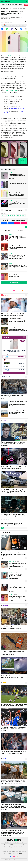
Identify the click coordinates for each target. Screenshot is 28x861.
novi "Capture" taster (11, 90)
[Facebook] (7, 223)
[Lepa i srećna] (16, 845)
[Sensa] (15, 847)
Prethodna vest (7, 210)
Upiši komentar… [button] (9, 528)
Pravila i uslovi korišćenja (21, 851)
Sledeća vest (21, 210)
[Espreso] (14, 849)
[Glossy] (23, 847)
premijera (18, 215)
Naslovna (3, 8)
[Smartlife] (5, 1)
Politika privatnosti (17, 853)
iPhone (7, 215)
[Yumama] (21, 845)
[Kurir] (11, 845)
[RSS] (22, 290)
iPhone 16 (12, 215)
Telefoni (11, 8)
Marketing (4, 851)
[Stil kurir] (19, 847)
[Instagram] (20, 223)
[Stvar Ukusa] (5, 847)
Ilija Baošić (3, 20)
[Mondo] (6, 845)
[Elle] (10, 847)
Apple (3, 215)
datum (24, 215)
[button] (26, 22)
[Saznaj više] (26, 295)
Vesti (7, 8)
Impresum (9, 851)
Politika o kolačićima (8, 853)
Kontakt (13, 851)
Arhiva (22, 853)
